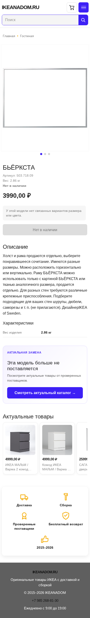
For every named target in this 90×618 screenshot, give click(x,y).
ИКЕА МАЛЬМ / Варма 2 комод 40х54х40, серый (18, 467)
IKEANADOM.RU (20, 7)
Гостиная (27, 36)
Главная (9, 36)
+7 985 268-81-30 (45, 600)
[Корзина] (72, 7)
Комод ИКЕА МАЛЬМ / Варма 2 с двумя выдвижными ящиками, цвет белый (57, 467)
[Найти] (83, 20)
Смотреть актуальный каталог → (45, 393)
